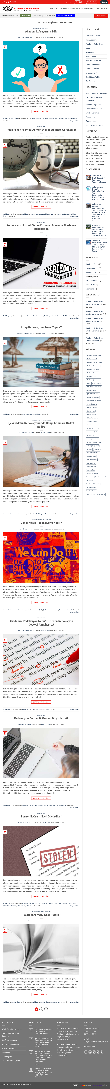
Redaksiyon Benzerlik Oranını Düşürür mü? (41, 718)
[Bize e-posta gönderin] (8, 2)
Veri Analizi (46, 28)
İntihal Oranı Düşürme (9, 906)
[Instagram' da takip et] (4, 2)
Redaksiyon (37, 28)
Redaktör (59, 316)
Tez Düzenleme (67, 316)
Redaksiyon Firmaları (36, 214)
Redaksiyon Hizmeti (49, 214)
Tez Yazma (89, 477)
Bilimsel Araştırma (92, 407)
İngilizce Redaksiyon (93, 61)
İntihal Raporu (21, 906)
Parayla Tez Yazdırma (92, 428)
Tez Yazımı (89, 480)
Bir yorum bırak (74, 121)
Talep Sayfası (64, 8)
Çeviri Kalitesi (101, 494)
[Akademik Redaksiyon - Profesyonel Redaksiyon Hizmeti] (20, 8)
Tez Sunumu (90, 81)
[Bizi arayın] (10, 2)
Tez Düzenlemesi (91, 459)
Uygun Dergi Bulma (93, 73)
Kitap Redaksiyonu (28, 414)
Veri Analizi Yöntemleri (93, 484)
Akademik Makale (91, 359)
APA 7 (88, 383)
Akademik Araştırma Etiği (41, 31)
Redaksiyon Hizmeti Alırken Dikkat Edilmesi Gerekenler (41, 129)
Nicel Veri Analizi (91, 421)
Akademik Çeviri (37, 420)
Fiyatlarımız (90, 117)
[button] (78, 2)
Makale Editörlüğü (93, 65)
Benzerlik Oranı (26, 903)
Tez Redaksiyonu (62, 805)
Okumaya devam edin (41, 111)
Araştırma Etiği (72, 118)
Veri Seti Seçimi (91, 491)
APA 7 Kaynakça (91, 390)
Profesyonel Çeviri (91, 432)
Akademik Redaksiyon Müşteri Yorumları (94, 302)
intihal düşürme (63, 903)
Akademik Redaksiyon (25, 37)
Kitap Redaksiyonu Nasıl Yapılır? (41, 327)
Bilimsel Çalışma (92, 268)
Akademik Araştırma (36, 118)
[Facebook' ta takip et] (2, 2)
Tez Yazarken (90, 470)
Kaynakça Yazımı (92, 272)
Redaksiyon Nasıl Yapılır (93, 442)
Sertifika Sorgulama (93, 105)
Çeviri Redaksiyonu (38, 514)
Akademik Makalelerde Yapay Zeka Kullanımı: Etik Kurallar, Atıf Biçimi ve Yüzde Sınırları (99, 246)
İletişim (104, 8)
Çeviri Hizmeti (90, 494)
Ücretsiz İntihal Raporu (94, 109)
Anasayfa (53, 8)
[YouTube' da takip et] (15, 2)
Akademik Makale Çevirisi (94, 362)
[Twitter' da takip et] (6, 2)
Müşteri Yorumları (92, 113)
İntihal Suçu (29, 906)
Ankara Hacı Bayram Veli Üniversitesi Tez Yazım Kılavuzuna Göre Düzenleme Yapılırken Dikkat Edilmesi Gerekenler (99, 211)
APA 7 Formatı (96, 383)
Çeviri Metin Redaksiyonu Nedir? (41, 522)
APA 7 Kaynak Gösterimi (93, 387)
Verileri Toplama (91, 487)
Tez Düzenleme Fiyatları (95, 125)
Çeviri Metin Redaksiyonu (50, 610)
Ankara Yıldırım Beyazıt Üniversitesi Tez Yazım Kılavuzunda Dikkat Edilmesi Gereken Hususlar (99, 193)
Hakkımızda (88, 8)
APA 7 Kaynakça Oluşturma (96, 94)
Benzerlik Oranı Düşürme (29, 805)
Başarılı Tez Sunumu (92, 397)
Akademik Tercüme (92, 373)
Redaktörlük (97, 449)
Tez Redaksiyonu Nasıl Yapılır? (41, 914)
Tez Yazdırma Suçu (92, 473)
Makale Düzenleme (93, 69)
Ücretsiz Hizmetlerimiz (65, 15)
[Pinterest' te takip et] (13, 2)
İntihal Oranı (72, 903)
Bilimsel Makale (91, 414)
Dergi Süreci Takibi (93, 77)
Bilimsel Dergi (90, 411)
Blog (97, 8)
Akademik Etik (62, 118)
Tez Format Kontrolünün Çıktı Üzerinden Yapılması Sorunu (99, 179)
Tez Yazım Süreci (100, 477)
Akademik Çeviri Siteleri (93, 380)
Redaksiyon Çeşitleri (92, 446)
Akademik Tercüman (92, 369)
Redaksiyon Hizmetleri (63, 214)
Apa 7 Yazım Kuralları (92, 394)
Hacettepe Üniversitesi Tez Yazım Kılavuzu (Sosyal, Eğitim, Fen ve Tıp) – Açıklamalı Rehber (99, 231)
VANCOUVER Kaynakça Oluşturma (94, 99)
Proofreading (91, 56)
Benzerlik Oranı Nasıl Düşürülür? (41, 816)
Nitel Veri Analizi (91, 425)
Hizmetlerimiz (75, 8)
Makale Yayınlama (92, 418)
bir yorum (95, 221)
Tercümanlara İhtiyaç (92, 453)
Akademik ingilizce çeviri (93, 355)
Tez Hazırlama (90, 463)
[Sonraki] (46, 1009)
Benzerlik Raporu (43, 805)
